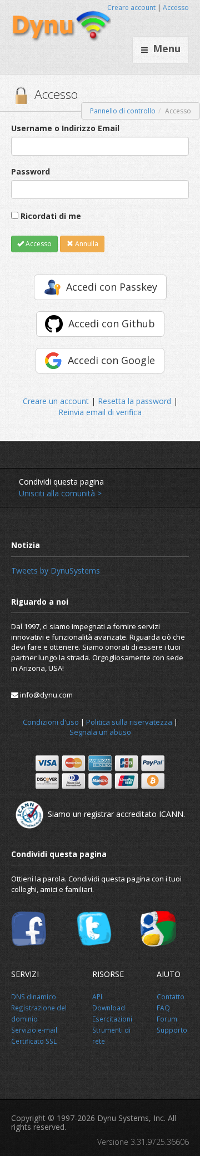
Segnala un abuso (100, 732)
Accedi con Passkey (111, 286)
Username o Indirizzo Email (65, 128)
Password (30, 171)
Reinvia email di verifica (100, 412)
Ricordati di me (51, 216)
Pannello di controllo (123, 111)
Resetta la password (134, 401)
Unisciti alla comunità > (60, 493)
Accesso (176, 7)
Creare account (131, 7)
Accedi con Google (111, 360)
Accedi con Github (111, 323)
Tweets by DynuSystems (55, 570)
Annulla (85, 243)
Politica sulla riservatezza (129, 722)
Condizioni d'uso (51, 722)
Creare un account (56, 401)
